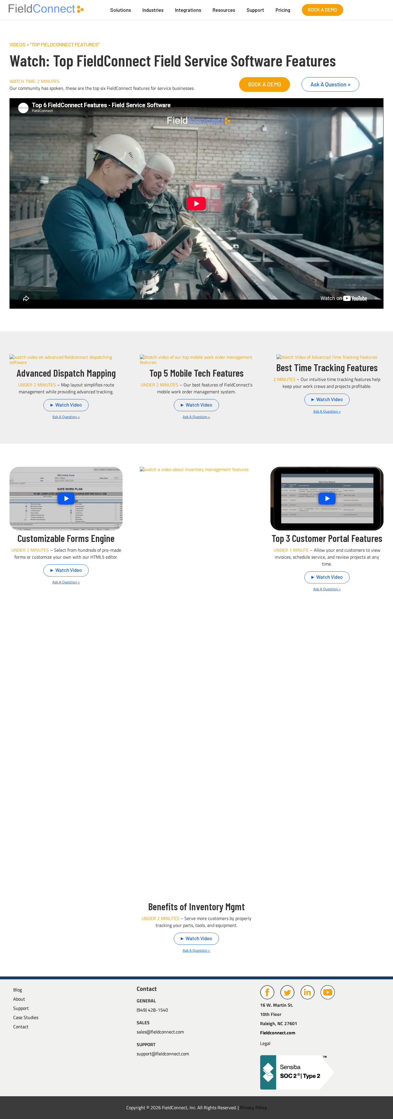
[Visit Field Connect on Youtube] (327, 997)
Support (21, 1008)
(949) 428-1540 (152, 1009)
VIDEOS (17, 44)
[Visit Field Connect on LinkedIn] (308, 997)
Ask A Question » (330, 84)
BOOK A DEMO (322, 9)
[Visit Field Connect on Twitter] (288, 997)
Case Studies (25, 1017)
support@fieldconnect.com (163, 1053)
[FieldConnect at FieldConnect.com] (46, 11)
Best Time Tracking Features (327, 367)
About (19, 998)
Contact (20, 1026)
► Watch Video (65, 404)
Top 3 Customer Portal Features (327, 538)
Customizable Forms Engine (66, 538)
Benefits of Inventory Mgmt (196, 906)
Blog (17, 989)
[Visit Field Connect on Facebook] (268, 997)
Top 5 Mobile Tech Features (196, 373)
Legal (265, 1043)
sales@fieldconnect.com (160, 1031)
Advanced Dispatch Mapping (66, 373)
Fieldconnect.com (277, 1032)
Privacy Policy (253, 1107)
